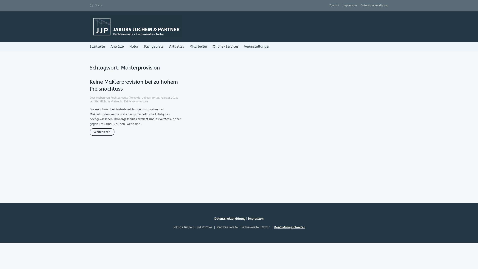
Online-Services (225, 46)
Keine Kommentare (136, 101)
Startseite (97, 46)
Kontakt (334, 5)
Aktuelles (176, 46)
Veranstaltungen (257, 46)
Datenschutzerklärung (374, 5)
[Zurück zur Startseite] (136, 26)
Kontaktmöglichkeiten (289, 227)
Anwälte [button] (117, 46)
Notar (134, 46)
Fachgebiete (154, 46)
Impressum (350, 5)
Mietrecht (117, 101)
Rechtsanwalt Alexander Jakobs (131, 97)
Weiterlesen (102, 132)
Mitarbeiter (198, 46)
